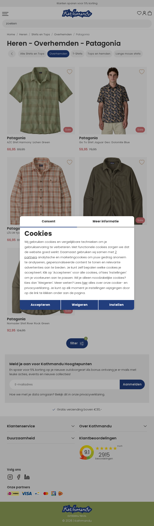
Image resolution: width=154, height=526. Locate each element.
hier (85, 283)
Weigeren (79, 305)
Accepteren (40, 305)
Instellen (116, 305)
